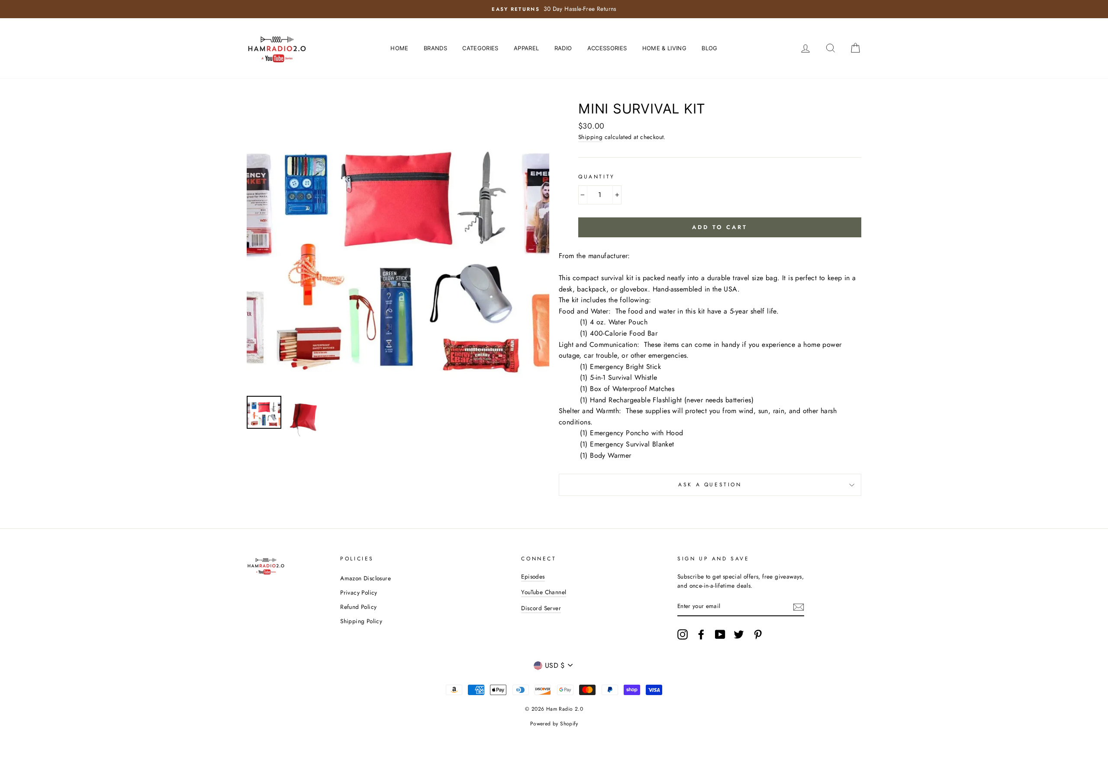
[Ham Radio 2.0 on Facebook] (701, 634)
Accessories (607, 48)
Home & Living (664, 48)
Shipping (590, 137)
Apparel (526, 48)
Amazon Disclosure (365, 578)
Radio (563, 48)
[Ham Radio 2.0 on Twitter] (739, 634)
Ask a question (709, 484)
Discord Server (541, 608)
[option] (554, 9)
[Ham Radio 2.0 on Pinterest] (758, 634)
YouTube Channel (543, 592)
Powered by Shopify (554, 724)
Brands (435, 48)
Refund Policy (358, 606)
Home (399, 48)
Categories (480, 48)
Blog (709, 48)
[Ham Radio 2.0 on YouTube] (720, 634)
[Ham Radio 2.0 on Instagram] (682, 634)
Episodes (532, 576)
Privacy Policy (358, 592)
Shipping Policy (361, 621)
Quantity (596, 177)
